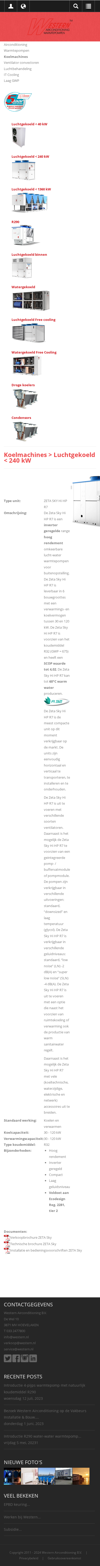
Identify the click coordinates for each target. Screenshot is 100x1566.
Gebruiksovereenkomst (64, 1558)
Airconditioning (15, 44)
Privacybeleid (28, 1558)
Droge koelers (23, 385)
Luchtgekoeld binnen (29, 254)
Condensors (21, 417)
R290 (15, 221)
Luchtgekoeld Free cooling (33, 319)
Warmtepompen (16, 50)
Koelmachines (16, 56)
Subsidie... (13, 1529)
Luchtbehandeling (18, 68)
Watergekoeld (23, 287)
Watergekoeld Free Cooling (34, 352)
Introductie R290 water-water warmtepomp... (42, 1436)
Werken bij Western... (22, 1517)
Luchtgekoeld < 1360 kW (31, 189)
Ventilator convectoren (21, 62)
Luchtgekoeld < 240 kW (30, 156)
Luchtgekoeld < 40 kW (29, 124)
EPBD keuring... (17, 1504)
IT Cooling (11, 74)
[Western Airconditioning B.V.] (50, 26)
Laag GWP (11, 80)
